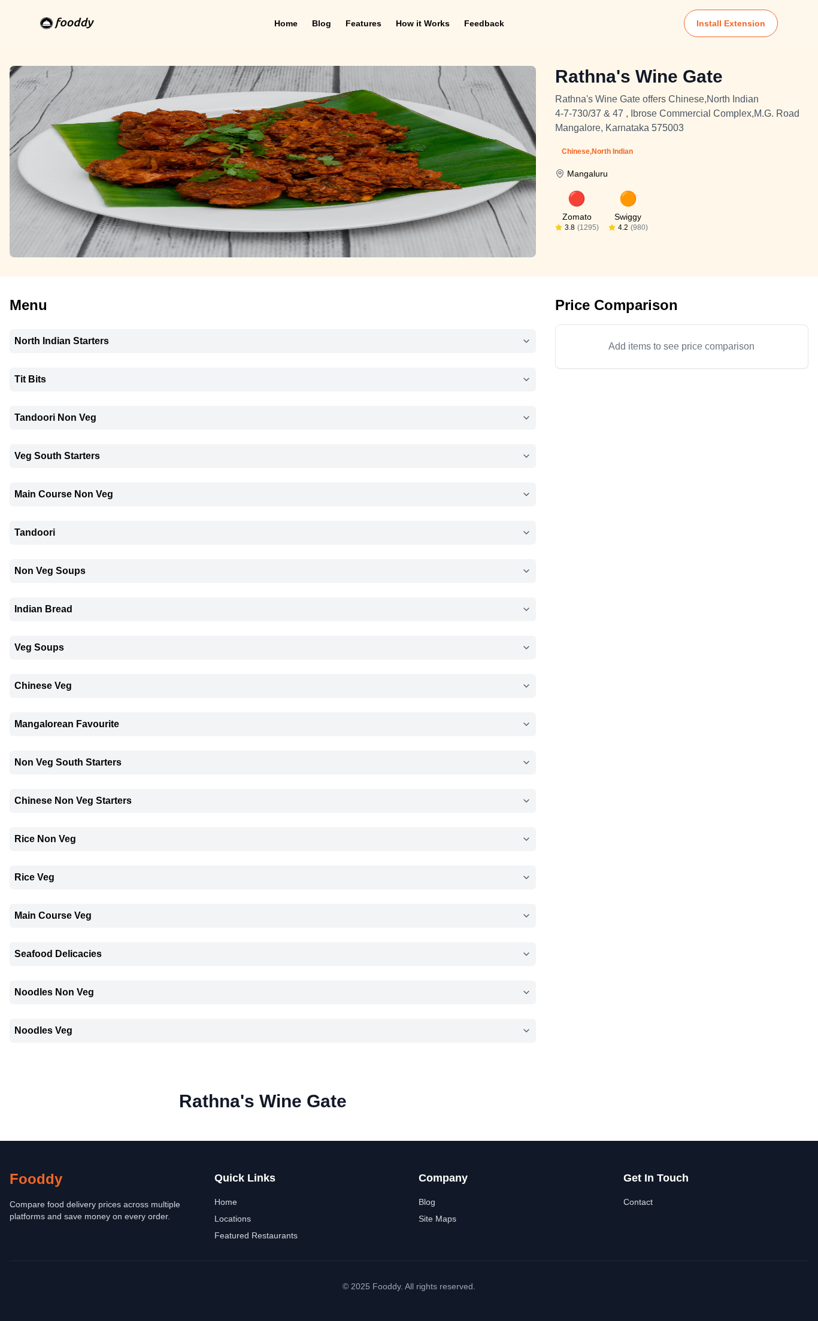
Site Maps (437, 1218)
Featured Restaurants (256, 1235)
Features (363, 23)
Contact (638, 1202)
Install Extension (730, 23)
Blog (321, 23)
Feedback (484, 23)
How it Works (423, 23)
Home (286, 23)
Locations (232, 1218)
